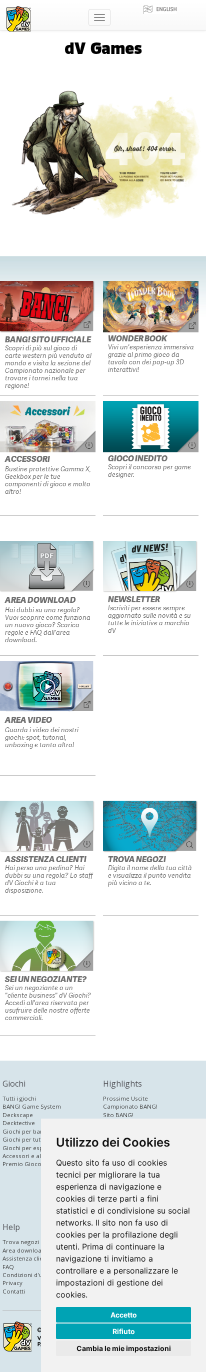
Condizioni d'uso (26, 1275)
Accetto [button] (123, 1315)
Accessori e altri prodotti (37, 1156)
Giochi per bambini (29, 1131)
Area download (23, 1250)
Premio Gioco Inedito (32, 1164)
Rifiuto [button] (123, 1331)
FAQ (8, 1267)
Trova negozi (20, 1242)
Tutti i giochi (19, 1098)
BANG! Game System (31, 1106)
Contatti (13, 1291)
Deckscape (17, 1115)
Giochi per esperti (27, 1148)
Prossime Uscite (125, 1098)
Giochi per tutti (23, 1139)
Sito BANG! (118, 1115)
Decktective (18, 1123)
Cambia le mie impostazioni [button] (123, 1348)
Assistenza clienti (26, 1258)
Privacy (12, 1283)
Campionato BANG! (130, 1106)
